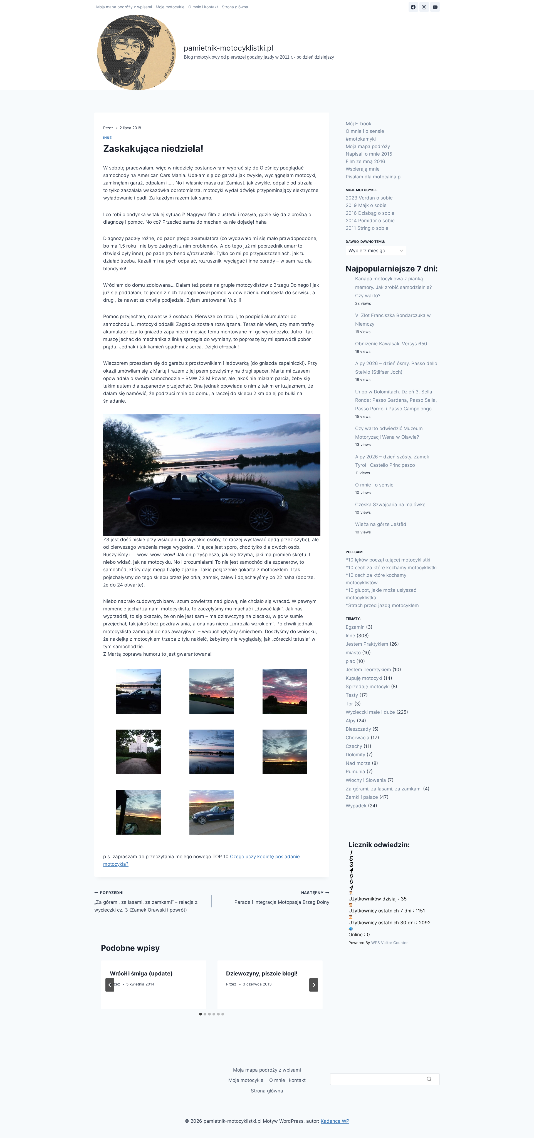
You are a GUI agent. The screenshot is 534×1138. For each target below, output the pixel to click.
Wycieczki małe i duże (370, 712)
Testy (352, 695)
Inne (107, 138)
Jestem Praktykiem (367, 644)
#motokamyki (361, 138)
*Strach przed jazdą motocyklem (382, 605)
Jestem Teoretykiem (368, 669)
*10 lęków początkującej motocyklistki (388, 560)
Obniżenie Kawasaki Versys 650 (391, 343)
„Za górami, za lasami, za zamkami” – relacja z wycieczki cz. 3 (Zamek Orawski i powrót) (145, 901)
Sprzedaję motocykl (368, 686)
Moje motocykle (170, 6)
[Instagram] (424, 7)
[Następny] (313, 985)
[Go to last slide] (109, 985)
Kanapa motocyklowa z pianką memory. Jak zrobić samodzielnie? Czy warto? (393, 287)
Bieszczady (358, 729)
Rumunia (355, 771)
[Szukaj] (429, 1079)
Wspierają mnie (363, 169)
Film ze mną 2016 (365, 161)
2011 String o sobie (367, 228)
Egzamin (355, 627)
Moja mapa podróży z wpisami (124, 6)
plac (350, 661)
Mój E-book (358, 123)
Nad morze (358, 763)
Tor (349, 703)
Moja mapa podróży (368, 146)
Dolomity (355, 754)
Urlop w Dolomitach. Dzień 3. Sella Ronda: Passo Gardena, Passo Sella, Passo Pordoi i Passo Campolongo (396, 400)
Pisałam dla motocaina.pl (374, 176)
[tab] (200, 1014)
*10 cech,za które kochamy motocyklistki (391, 567)
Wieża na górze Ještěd (380, 524)
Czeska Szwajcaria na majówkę (390, 504)
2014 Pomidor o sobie (370, 220)
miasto (353, 652)
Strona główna (235, 6)
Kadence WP (335, 1121)
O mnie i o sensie (365, 131)
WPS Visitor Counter (389, 942)
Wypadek (356, 805)
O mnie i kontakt (203, 6)
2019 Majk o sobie (366, 205)
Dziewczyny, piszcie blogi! (261, 973)
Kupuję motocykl (364, 678)
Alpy (350, 720)
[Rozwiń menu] (437, 52)
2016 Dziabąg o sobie (370, 213)
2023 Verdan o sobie (369, 198)
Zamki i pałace (362, 797)
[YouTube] (435, 7)
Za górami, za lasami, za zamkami (384, 788)
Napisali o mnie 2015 (369, 154)
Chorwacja (357, 737)
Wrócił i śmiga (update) (141, 973)
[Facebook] (413, 7)
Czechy (354, 746)
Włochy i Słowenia (366, 780)
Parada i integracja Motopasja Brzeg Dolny (281, 897)
